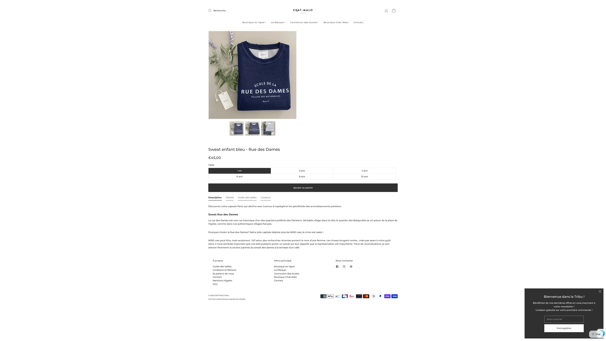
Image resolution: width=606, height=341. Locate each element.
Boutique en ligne (253, 22)
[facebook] (337, 266)
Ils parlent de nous (223, 273)
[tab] (215, 198)
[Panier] (394, 10)
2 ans (302, 170)
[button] (217, 75)
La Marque (277, 22)
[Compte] (386, 10)
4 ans (365, 170)
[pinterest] (351, 266)
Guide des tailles (222, 266)
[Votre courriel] (564, 319)
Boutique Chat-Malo (336, 22)
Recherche (219, 10)
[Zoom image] (252, 75)
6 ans (240, 176)
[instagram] (344, 266)
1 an (240, 170)
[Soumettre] (211, 10)
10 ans (364, 176)
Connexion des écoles (303, 22)
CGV (215, 284)
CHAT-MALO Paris (221, 295)
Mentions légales (222, 280)
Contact (359, 22)
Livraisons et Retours (224, 270)
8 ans (302, 176)
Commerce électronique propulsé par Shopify (226, 299)
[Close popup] (600, 291)
